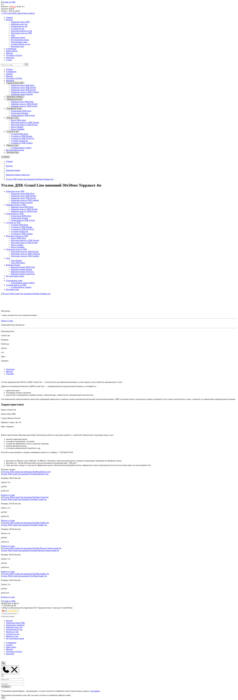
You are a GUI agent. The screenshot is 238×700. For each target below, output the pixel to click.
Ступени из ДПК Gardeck (22, 143)
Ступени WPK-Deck (19, 134)
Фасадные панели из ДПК (17, 236)
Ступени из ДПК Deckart (21, 136)
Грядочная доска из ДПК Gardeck (25, 256)
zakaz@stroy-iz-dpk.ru (26, 13)
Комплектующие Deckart (21, 269)
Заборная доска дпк (14, 99)
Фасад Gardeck (17, 127)
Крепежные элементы (15, 97)
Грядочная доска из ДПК (16, 249)
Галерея (9, 74)
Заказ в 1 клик (7, 321)
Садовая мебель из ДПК (16, 285)
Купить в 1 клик (8, 495)
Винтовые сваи (12, 152)
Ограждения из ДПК (15, 214)
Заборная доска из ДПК (16, 205)
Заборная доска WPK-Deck (22, 102)
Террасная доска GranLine (22, 94)
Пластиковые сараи (14, 280)
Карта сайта (11, 647)
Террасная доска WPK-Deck (22, 85)
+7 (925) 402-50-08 (8, 13)
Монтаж (9, 76)
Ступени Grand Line (19, 141)
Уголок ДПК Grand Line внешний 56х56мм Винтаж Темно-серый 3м (30, 550)
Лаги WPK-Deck (18, 263)
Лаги (8, 258)
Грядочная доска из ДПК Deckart (25, 251)
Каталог (9, 620)
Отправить (6, 687)
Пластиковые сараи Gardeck (23, 283)
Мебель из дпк (12, 145)
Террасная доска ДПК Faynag (23, 90)
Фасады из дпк (12, 118)
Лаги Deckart (16, 260)
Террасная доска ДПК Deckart (23, 87)
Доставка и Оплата (14, 78)
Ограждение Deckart (19, 113)
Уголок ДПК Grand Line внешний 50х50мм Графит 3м (24, 576)
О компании (11, 71)
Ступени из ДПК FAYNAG (22, 138)
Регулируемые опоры (15, 150)
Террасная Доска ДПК (15, 83)
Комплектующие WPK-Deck (23, 267)
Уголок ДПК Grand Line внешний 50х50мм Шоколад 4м (24, 474)
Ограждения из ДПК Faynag (23, 115)
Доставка (10, 374)
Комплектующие (13, 265)
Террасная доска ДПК (15, 191)
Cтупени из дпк (12, 132)
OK (3, 698)
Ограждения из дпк (14, 109)
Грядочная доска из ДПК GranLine (25, 254)
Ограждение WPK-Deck (21, 111)
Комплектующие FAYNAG (22, 272)
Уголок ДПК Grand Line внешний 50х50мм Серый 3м (23, 499)
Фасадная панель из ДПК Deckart (25, 122)
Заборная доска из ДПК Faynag (24, 106)
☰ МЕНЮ (5, 157)
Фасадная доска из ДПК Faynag (24, 125)
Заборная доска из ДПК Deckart (24, 104)
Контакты (10, 80)
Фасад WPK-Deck (18, 120)
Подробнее (95, 691)
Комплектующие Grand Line (23, 274)
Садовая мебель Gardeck (21, 148)
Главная (9, 69)
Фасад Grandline (17, 129)
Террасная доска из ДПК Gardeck (25, 92)
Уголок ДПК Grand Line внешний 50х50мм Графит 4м (24, 525)
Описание (10, 369)
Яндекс (13, 6)
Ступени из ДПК (13, 222)
